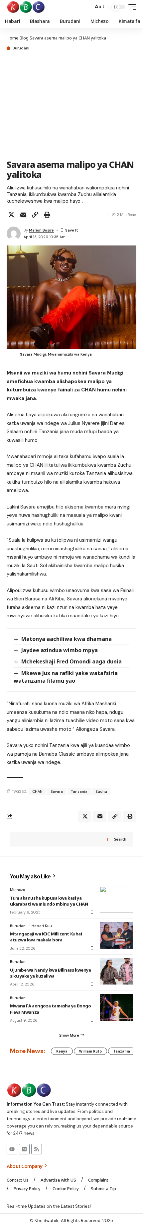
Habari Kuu (42, 925)
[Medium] (24, 1149)
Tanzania (79, 791)
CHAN (37, 791)
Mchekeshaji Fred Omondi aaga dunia (71, 661)
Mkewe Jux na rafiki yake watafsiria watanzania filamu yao (66, 676)
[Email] (23, 214)
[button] (86, 7)
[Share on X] (11, 214)
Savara (57, 791)
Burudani (21, 48)
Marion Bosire (41, 230)
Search (120, 839)
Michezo (17, 889)
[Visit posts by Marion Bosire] (14, 233)
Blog (24, 38)
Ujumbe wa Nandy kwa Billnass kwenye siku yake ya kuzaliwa (50, 973)
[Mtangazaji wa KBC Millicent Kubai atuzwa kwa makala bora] (116, 935)
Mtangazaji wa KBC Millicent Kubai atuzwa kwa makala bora (46, 937)
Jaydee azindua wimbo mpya (59, 650)
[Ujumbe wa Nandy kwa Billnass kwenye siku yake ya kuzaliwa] (116, 971)
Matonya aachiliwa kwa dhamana (66, 639)
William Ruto (90, 1051)
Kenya (62, 1051)
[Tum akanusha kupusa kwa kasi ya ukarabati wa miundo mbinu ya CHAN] (116, 899)
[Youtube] (12, 1149)
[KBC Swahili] (26, 7)
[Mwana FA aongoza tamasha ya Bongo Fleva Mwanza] (116, 1007)
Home (13, 38)
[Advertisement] (71, 105)
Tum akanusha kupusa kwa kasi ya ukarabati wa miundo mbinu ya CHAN (49, 901)
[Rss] (36, 1149)
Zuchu (101, 791)
